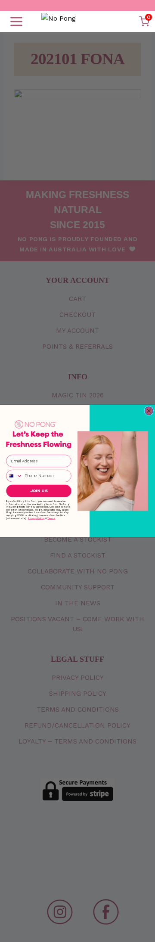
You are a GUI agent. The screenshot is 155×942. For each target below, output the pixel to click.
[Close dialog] (149, 411)
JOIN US (38, 490)
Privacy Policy (36, 518)
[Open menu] (16, 21)
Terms (51, 518)
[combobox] (14, 476)
